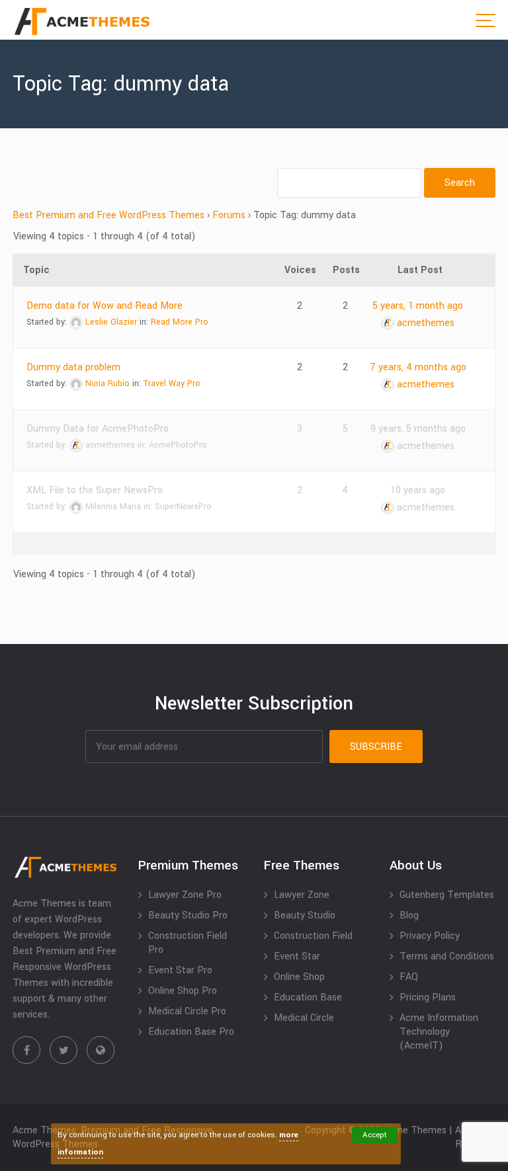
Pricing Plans (428, 997)
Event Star (297, 956)
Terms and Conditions (447, 956)
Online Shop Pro (182, 991)
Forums (228, 215)
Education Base (308, 997)
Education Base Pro (191, 1032)
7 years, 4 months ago (418, 367)
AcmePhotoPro (178, 445)
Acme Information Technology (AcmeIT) (439, 1032)
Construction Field (313, 936)
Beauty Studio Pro (188, 915)
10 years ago (417, 490)
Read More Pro (179, 322)
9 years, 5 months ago (418, 429)
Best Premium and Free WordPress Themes (108, 215)
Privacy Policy (430, 936)
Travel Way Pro (172, 383)
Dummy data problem (73, 367)
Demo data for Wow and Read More (104, 306)
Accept (374, 1135)
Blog (409, 915)
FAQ (409, 977)
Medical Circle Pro (187, 1011)
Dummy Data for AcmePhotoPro (97, 429)
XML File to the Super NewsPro (94, 490)
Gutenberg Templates (447, 895)
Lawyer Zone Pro (185, 895)
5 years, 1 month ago (417, 306)
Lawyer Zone (301, 895)
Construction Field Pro (187, 943)
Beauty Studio (304, 915)
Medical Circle (304, 1018)
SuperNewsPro (183, 506)
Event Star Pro (180, 970)
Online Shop (299, 977)
